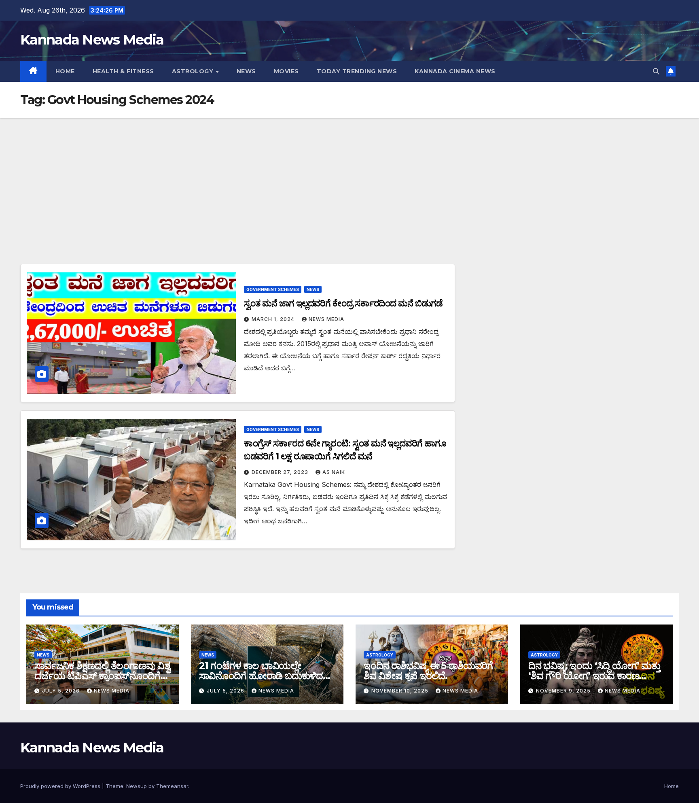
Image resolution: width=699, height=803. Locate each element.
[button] (656, 71)
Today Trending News (357, 71)
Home (65, 71)
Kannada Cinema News (455, 71)
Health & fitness (123, 71)
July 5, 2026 (61, 691)
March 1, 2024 (274, 319)
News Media (326, 319)
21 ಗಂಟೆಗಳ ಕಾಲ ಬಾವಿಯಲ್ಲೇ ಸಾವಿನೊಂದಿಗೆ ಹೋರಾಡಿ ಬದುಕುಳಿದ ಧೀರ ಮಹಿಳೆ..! (261, 676)
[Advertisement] (349, 179)
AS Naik (333, 472)
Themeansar (172, 786)
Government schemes (272, 289)
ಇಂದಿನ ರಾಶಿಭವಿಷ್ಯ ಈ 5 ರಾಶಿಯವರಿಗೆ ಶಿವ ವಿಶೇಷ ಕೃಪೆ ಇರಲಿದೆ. (428, 671)
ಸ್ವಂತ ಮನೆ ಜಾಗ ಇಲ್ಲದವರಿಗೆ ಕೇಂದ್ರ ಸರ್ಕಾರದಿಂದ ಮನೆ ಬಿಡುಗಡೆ (343, 303)
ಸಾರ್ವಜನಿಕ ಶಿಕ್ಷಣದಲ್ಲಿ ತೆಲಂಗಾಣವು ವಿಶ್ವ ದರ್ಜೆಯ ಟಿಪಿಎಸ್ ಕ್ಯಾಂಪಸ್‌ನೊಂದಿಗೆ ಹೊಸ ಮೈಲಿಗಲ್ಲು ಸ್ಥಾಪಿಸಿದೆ (102, 676)
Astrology (193, 71)
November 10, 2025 (400, 691)
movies (286, 71)
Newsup (136, 786)
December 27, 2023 (281, 472)
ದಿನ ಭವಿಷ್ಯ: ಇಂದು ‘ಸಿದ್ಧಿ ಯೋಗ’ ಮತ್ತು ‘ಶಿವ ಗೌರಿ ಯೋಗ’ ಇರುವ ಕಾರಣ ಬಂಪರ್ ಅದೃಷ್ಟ (594, 676)
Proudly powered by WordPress (61, 786)
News (246, 71)
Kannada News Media (91, 39)
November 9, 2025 (564, 691)
